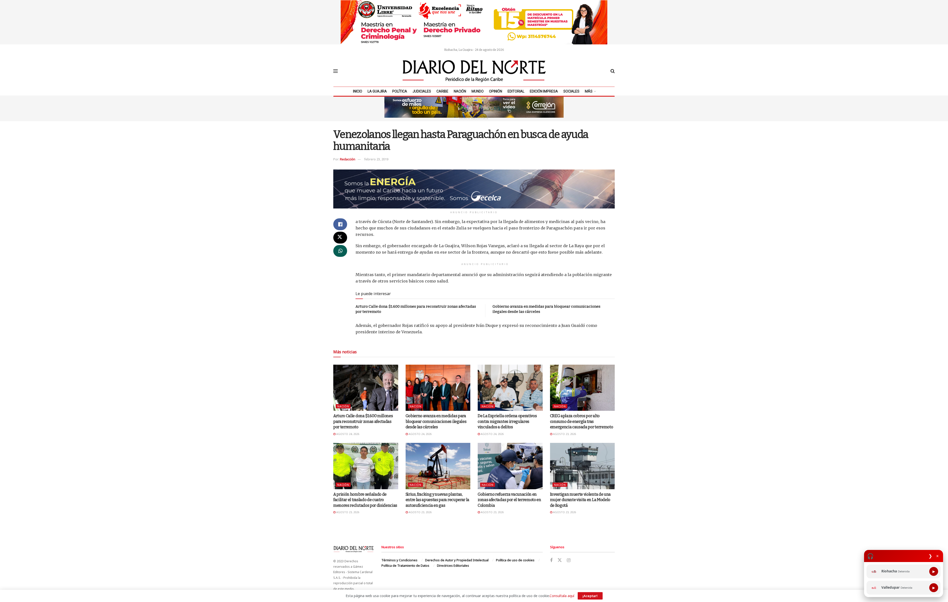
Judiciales (422, 91)
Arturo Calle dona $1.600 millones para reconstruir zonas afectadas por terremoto (363, 421)
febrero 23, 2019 (376, 159)
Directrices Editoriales (453, 565)
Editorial (516, 91)
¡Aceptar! (590, 596)
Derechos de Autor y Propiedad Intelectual (457, 560)
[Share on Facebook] (340, 224)
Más (588, 91)
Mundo (478, 91)
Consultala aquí (562, 595)
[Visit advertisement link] (474, 22)
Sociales (571, 91)
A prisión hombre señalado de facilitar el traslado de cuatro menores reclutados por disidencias (365, 500)
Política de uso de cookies (515, 560)
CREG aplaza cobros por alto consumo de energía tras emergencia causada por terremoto (581, 421)
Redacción (347, 159)
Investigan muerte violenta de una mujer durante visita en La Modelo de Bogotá (580, 500)
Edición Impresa (544, 91)
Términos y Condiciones (399, 560)
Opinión (495, 91)
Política (399, 91)
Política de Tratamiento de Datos (405, 565)
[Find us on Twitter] (559, 560)
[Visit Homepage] (474, 71)
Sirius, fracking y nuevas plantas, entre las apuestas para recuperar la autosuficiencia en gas (437, 500)
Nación (460, 91)
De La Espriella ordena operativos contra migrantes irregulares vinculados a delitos (507, 421)
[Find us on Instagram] (569, 560)
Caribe (442, 91)
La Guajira (377, 91)
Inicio (357, 91)
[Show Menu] (335, 71)
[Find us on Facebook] (551, 560)
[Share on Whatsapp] (340, 251)
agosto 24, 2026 (347, 434)
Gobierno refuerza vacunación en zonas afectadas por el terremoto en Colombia (509, 500)
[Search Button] (613, 71)
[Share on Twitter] (340, 238)
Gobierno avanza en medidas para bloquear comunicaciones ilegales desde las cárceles (436, 421)
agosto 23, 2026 (564, 434)
